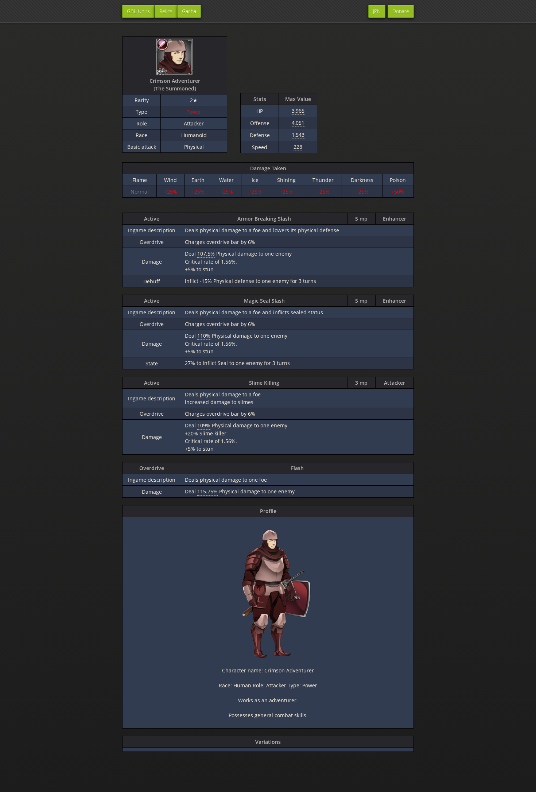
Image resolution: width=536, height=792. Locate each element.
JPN (377, 11)
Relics (165, 11)
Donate (400, 11)
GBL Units (138, 11)
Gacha (189, 11)
